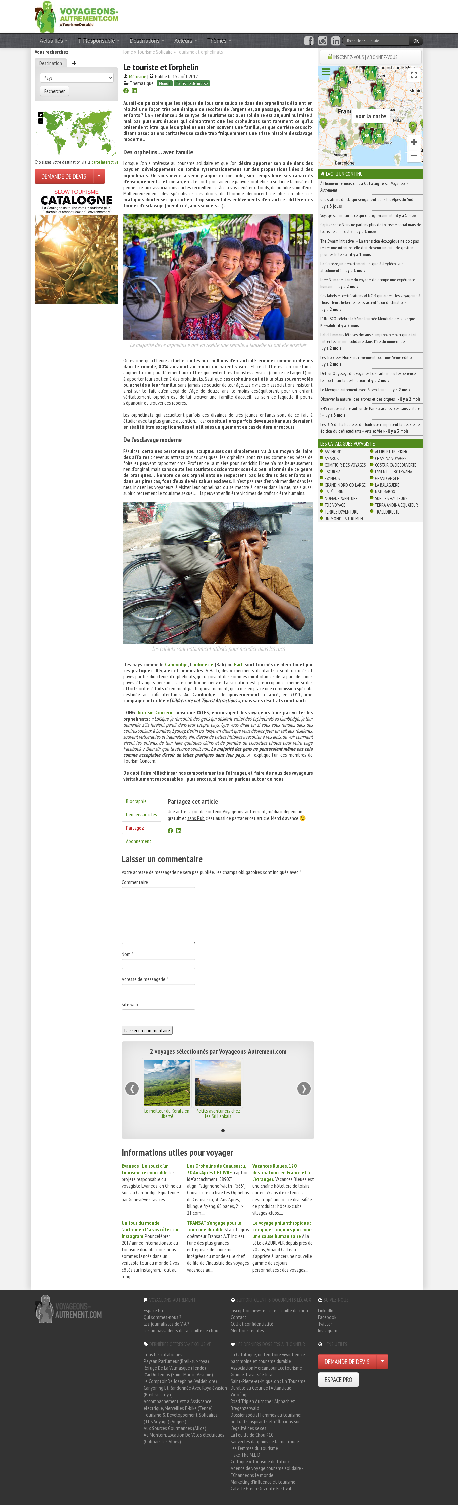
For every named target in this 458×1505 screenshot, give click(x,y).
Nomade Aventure (341, 498)
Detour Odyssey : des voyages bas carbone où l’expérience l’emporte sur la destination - (368, 376)
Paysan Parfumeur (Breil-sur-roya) (176, 1361)
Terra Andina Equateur (396, 505)
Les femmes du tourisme (254, 1448)
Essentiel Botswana (393, 472)
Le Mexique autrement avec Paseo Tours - (365, 390)
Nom (127, 954)
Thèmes (217, 40)
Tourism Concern (154, 712)
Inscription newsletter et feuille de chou (269, 1310)
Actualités (52, 40)
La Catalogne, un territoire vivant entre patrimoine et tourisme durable (268, 1357)
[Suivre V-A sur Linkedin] (336, 41)
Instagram (327, 1330)
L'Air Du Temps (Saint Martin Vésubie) (178, 1374)
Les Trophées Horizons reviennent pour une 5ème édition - (368, 360)
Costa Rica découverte (395, 465)
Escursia (332, 472)
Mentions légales (247, 1330)
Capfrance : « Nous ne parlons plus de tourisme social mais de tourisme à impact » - (370, 228)
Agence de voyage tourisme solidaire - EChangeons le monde (267, 1471)
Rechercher (54, 91)
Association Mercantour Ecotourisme (266, 1367)
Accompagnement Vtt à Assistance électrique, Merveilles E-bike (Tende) (178, 1404)
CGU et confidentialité (252, 1323)
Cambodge (176, 664)
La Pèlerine (335, 492)
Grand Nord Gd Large (345, 485)
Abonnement (138, 841)
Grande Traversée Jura (251, 1374)
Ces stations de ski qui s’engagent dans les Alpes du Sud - (367, 202)
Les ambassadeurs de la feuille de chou (181, 1330)
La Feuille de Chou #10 (252, 1434)
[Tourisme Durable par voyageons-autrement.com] (76, 16)
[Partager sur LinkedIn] (134, 91)
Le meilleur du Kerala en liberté (166, 1113)
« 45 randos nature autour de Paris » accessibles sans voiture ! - (370, 411)
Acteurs (184, 40)
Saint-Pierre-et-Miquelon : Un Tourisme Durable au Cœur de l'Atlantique (268, 1384)
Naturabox (385, 492)
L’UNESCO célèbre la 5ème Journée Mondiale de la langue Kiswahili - (367, 322)
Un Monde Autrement (345, 519)
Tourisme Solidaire (155, 51)
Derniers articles (141, 814)
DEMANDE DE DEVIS (64, 176)
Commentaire (135, 882)
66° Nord (333, 452)
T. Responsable (97, 40)
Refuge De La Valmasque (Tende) (175, 1367)
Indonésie (202, 664)
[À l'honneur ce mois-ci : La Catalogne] (76, 245)
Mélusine (137, 76)
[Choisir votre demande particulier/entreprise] (99, 176)
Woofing (238, 1394)
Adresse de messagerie (145, 979)
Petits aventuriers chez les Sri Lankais (218, 1113)
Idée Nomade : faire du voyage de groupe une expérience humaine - (367, 283)
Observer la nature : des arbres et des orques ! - (370, 399)
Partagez (135, 827)
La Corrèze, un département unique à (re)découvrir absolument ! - (361, 267)
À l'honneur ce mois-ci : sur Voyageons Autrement (364, 186)
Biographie (136, 801)
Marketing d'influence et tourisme (263, 1481)
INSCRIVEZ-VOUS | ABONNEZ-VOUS (365, 57)
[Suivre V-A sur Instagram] (323, 41)
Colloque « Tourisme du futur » (260, 1461)
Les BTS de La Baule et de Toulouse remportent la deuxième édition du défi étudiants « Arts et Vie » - (370, 427)
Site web (130, 1004)
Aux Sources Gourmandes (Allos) (175, 1428)
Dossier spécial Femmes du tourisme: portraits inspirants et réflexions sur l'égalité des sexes (266, 1421)
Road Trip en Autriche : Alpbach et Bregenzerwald (263, 1404)
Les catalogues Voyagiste (347, 443)
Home (127, 51)
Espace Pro (154, 1310)
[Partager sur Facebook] (126, 91)
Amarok (332, 458)
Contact (238, 1317)
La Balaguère (387, 485)
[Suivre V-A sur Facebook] (309, 41)
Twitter (325, 1323)
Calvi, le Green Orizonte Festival (261, 1488)
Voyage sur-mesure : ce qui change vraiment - (368, 215)
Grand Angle (387, 478)
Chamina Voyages (390, 458)
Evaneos (332, 478)
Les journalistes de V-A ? (166, 1323)
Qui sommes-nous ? (162, 1317)
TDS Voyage (335, 505)
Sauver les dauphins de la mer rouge (265, 1441)
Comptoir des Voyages (345, 465)
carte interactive (105, 162)
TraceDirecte (387, 512)
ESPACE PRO (338, 1379)
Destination (50, 63)
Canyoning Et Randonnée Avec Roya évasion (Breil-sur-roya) (185, 1391)
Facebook (327, 1317)
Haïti (239, 664)
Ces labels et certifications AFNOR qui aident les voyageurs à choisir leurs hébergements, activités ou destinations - (370, 302)
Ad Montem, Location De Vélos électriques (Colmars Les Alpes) (184, 1438)
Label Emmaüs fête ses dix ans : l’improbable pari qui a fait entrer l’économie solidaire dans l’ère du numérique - (368, 341)
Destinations (145, 40)
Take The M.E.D (245, 1454)
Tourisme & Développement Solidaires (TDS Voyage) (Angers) (181, 1418)
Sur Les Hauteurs (391, 498)
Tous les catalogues (163, 1354)
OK (416, 40)
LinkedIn (325, 1310)
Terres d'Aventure (341, 512)
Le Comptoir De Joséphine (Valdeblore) (180, 1381)
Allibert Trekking (391, 452)
